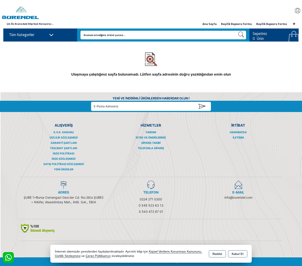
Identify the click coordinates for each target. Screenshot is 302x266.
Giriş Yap (295, 11)
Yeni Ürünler (63, 169)
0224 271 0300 (151, 199)
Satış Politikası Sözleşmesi (63, 164)
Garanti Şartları (64, 142)
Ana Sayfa (210, 24)
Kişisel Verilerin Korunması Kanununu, (175, 251)
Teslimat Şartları (63, 148)
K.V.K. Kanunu (64, 132)
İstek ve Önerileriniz (151, 137)
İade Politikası (63, 153)
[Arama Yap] (241, 35)
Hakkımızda (238, 132)
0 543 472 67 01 (151, 211)
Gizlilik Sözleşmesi (64, 137)
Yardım (150, 132)
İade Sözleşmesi (63, 158)
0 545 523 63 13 (151, 205)
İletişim (238, 137)
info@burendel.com (238, 197)
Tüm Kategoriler (21, 35)
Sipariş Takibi (151, 142)
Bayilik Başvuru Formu (236, 24)
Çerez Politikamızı (98, 256)
